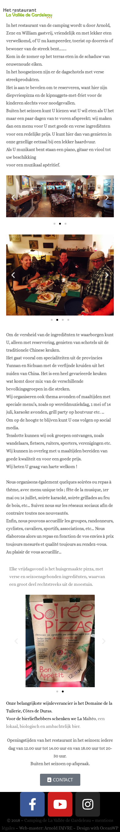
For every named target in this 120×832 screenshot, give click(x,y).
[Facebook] (32, 804)
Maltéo (89, 718)
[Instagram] (87, 804)
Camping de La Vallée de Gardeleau (57, 820)
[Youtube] (60, 804)
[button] (13, 197)
